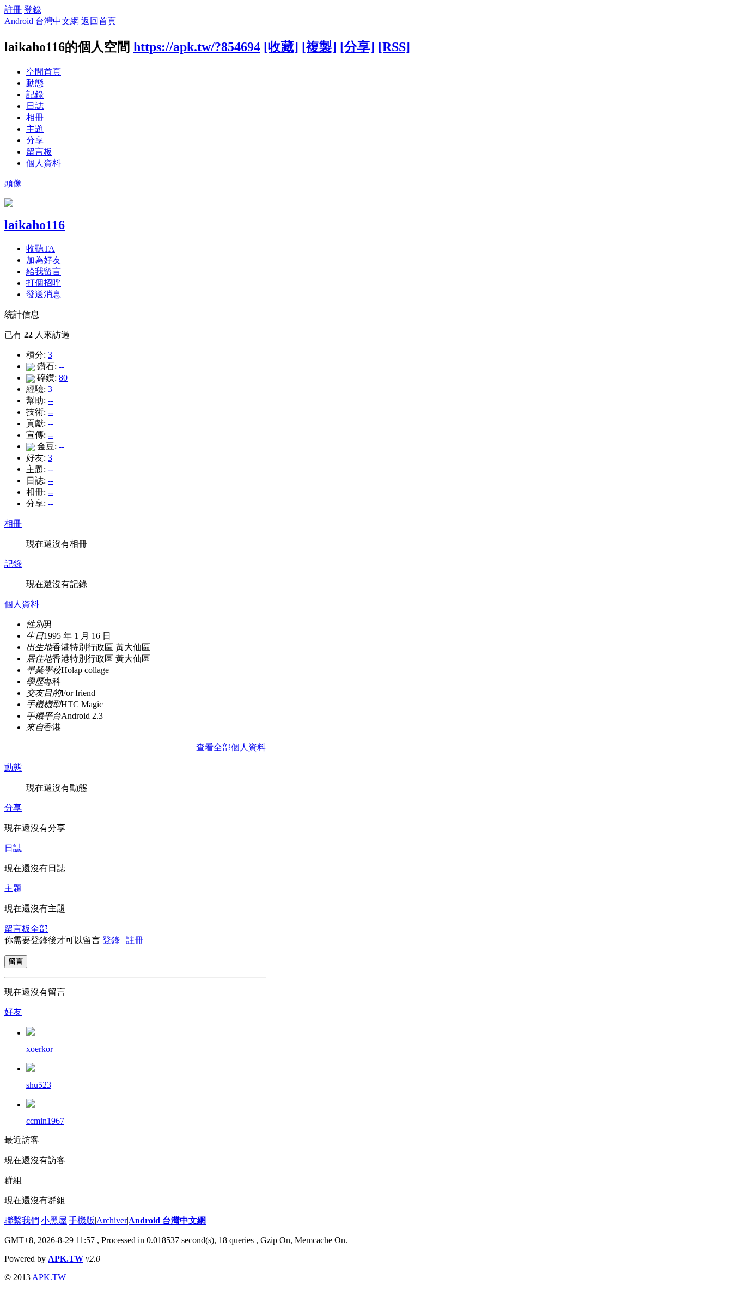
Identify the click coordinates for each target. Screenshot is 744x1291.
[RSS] (394, 47)
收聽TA (40, 248)
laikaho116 (34, 225)
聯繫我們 (21, 1220)
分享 (35, 140)
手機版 (82, 1220)
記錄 (35, 94)
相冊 (35, 117)
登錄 (32, 9)
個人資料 (43, 163)
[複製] (319, 47)
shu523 (38, 1085)
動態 (35, 83)
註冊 (13, 9)
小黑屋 (54, 1220)
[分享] (357, 47)
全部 (39, 928)
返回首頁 (98, 21)
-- (61, 366)
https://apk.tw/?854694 (196, 47)
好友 (13, 1012)
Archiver (111, 1220)
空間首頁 (43, 71)
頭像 (13, 183)
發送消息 (43, 294)
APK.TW (65, 1258)
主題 (35, 128)
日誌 (35, 106)
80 (63, 377)
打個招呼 (43, 282)
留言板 (39, 151)
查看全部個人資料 (231, 747)
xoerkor (39, 1049)
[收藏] (281, 47)
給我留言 (43, 271)
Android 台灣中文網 (41, 21)
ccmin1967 (45, 1120)
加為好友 (43, 260)
